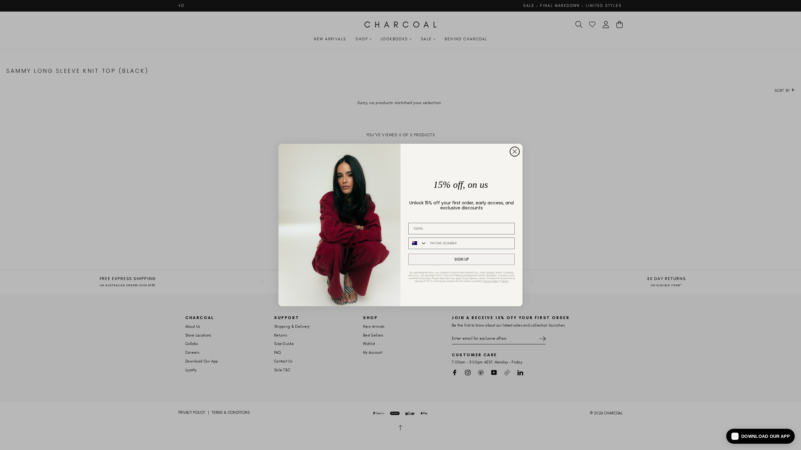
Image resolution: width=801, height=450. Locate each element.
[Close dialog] (514, 151)
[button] (760, 436)
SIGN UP (461, 259)
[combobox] (418, 243)
